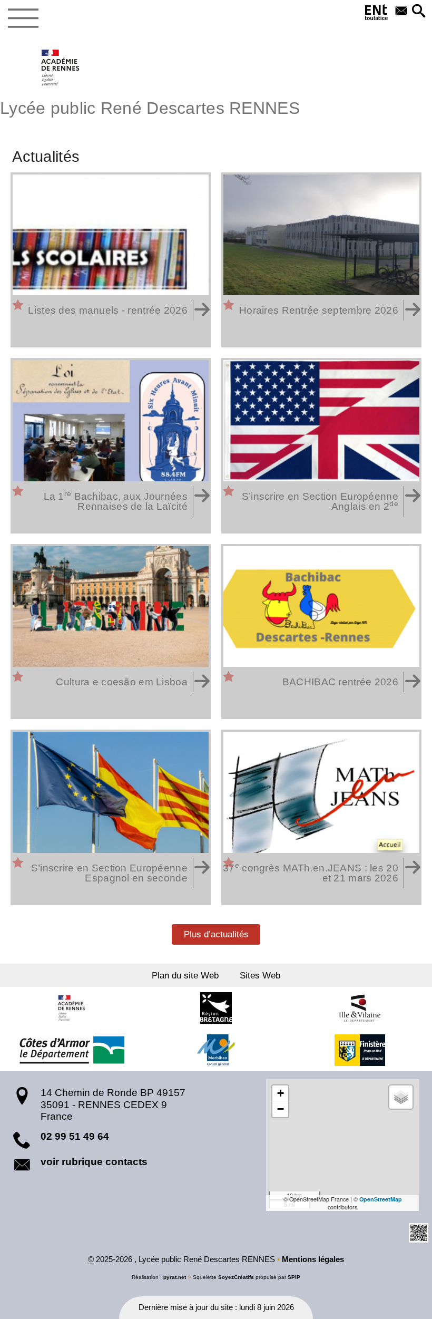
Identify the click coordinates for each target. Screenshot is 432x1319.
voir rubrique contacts (94, 1161)
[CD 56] (216, 1050)
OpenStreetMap (380, 1199)
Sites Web (260, 975)
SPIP (294, 1277)
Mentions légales (313, 1259)
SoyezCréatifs (236, 1277)
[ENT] (376, 14)
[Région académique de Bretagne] (72, 1008)
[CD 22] (72, 1050)
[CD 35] (360, 1008)
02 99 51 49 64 (75, 1136)
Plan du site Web (185, 975)
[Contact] (401, 12)
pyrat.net (174, 1277)
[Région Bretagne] (216, 1008)
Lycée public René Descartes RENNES (150, 108)
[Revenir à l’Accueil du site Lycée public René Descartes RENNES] (60, 67)
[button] (419, 12)
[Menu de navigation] (23, 18)
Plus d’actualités (216, 934)
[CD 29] (360, 1050)
